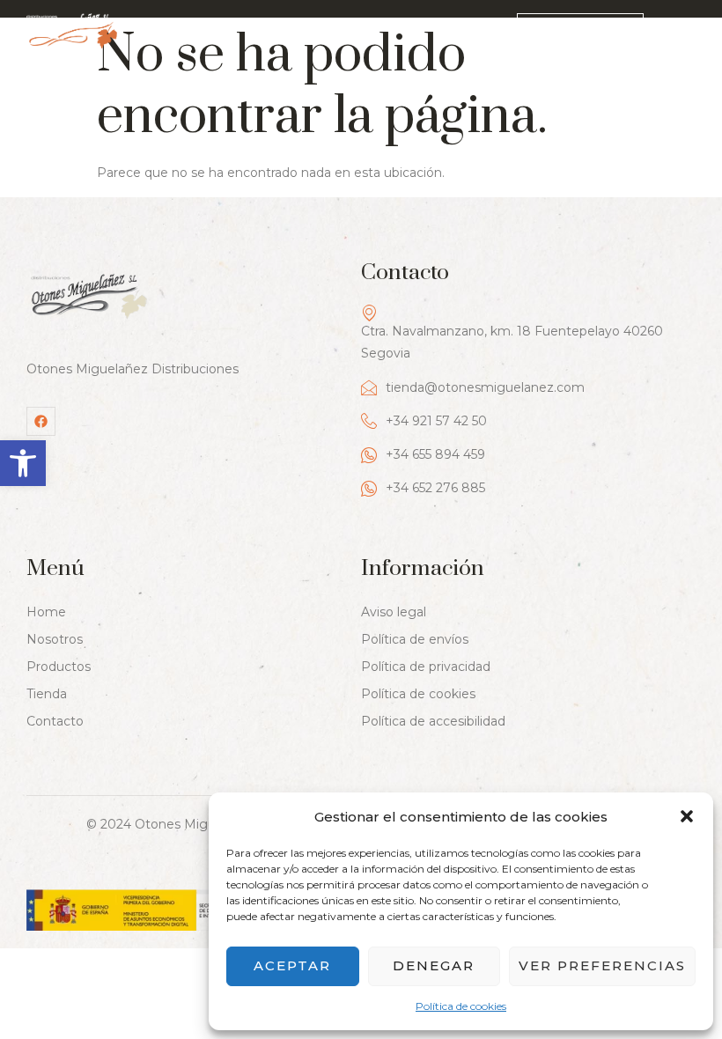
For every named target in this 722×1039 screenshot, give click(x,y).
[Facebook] (40, 421)
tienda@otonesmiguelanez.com (485, 387)
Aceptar (292, 965)
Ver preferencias (602, 965)
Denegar (434, 965)
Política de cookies (461, 1006)
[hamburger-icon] (684, 33)
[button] (23, 463)
